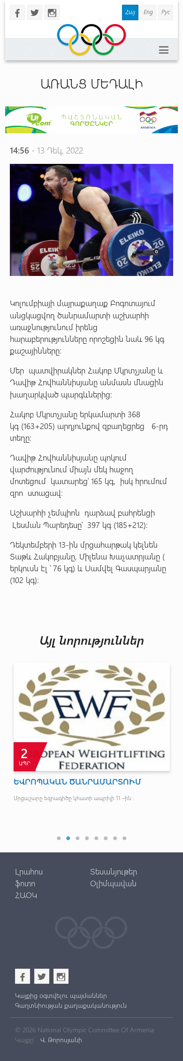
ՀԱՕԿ (26, 895)
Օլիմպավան (113, 883)
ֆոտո (25, 883)
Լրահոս (29, 871)
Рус (165, 12)
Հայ (130, 12)
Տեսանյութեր (113, 871)
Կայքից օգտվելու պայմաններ (61, 995)
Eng (148, 12)
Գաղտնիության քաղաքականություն (71, 1005)
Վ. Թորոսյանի (60, 1039)
